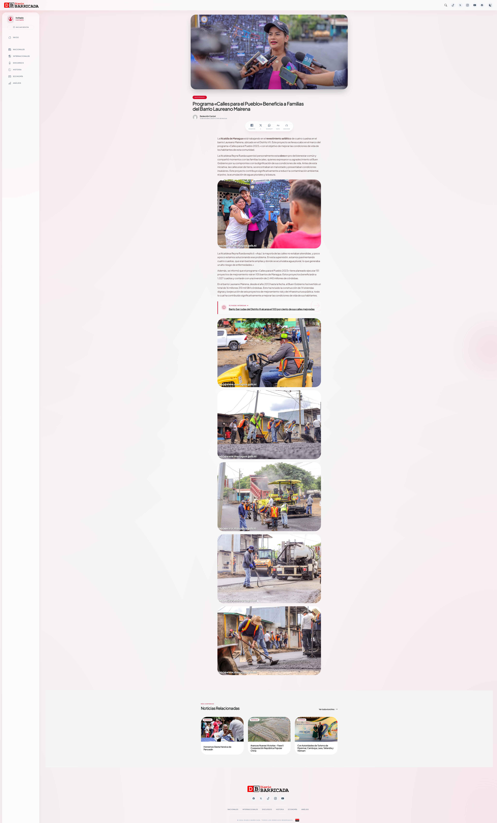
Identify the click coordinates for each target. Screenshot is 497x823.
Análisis (17, 83)
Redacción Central (208, 116)
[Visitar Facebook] (482, 5)
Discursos (18, 63)
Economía (18, 76)
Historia (17, 70)
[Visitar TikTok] (453, 5)
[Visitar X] (460, 5)
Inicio (16, 37)
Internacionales (21, 56)
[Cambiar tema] (490, 5)
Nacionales (19, 49)
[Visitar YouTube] (474, 5)
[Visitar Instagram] (467, 5)
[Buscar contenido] (445, 5)
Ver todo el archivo (326, 709)
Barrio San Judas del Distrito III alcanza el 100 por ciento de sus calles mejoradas (272, 309)
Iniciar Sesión (22, 27)
